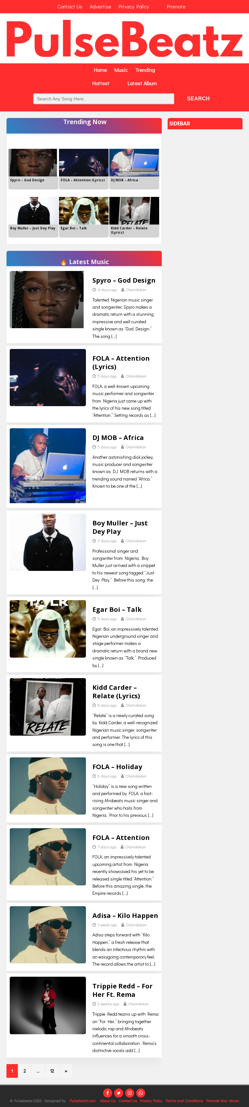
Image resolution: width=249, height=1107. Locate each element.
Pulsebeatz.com (83, 1100)
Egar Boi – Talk (117, 609)
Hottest (101, 83)
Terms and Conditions (184, 1100)
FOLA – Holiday (117, 766)
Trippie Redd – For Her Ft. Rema (122, 990)
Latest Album (142, 83)
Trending (145, 69)
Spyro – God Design (124, 280)
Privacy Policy (151, 1100)
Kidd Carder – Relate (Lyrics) (116, 691)
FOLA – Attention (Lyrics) (121, 362)
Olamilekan (136, 289)
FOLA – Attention (121, 837)
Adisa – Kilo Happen (125, 915)
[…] (114, 336)
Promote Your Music (222, 1100)
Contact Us (128, 1100)
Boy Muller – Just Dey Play (120, 527)
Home (100, 69)
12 (52, 1071)
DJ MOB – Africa (118, 437)
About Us (107, 1100)
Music (121, 69)
